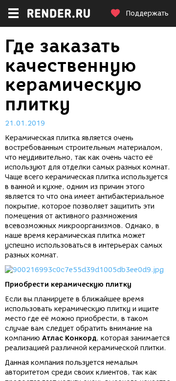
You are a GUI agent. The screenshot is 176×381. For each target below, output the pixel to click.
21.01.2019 (25, 123)
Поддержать (147, 13)
